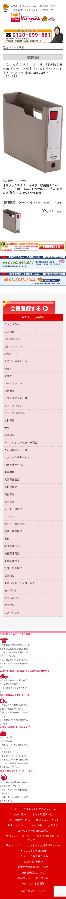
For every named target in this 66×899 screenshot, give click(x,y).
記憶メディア (12, 354)
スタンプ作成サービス (17, 457)
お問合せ (53, 825)
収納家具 (9, 391)
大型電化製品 (12, 479)
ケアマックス (12, 613)
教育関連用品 (12, 553)
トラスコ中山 (12, 598)
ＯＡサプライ (12, 324)
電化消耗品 (10, 487)
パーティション (13, 383)
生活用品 (9, 435)
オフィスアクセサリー (17, 398)
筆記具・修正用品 (14, 524)
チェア (8, 369)
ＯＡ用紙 (9, 332)
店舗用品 (9, 576)
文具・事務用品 (13, 531)
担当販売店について (33, 873)
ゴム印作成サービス (15, 450)
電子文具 (9, 502)
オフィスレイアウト (47, 820)
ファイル (9, 516)
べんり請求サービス (18, 820)
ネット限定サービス (43, 814)
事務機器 (9, 472)
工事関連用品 (12, 561)
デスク (8, 376)
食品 (7, 428)
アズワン (9, 605)
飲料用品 (9, 420)
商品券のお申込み (33, 862)
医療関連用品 (12, 546)
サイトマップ (13, 845)
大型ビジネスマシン (15, 361)
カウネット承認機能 (33, 883)
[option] (33, 132)
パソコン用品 (12, 339)
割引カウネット (17, 825)
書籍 (7, 539)
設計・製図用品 (13, 568)
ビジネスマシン (13, 346)
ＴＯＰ (13, 809)
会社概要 (37, 825)
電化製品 (9, 494)
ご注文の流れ (18, 814)
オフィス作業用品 (14, 413)
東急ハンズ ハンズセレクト (21, 583)
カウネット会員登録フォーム (43, 845)
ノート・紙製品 (13, 509)
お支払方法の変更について (33, 867)
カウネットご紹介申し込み (33, 856)
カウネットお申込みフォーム (39, 809)
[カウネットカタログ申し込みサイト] (33, 20)
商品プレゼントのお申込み (33, 878)
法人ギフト (10, 590)
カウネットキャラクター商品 (21, 442)
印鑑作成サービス (14, 465)
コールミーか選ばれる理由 (33, 831)
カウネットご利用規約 (33, 851)
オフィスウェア (13, 406)
